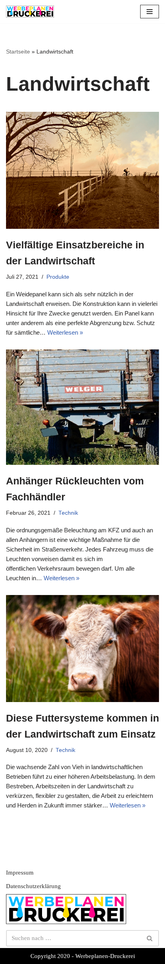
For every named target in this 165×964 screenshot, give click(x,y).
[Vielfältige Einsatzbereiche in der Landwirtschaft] (82, 170)
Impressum (20, 872)
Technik (68, 513)
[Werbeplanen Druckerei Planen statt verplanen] (30, 12)
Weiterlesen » (65, 332)
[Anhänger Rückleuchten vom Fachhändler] (82, 407)
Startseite (18, 51)
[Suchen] (150, 938)
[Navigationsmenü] (149, 11)
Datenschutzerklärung (33, 886)
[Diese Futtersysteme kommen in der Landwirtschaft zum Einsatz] (82, 648)
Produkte (57, 277)
